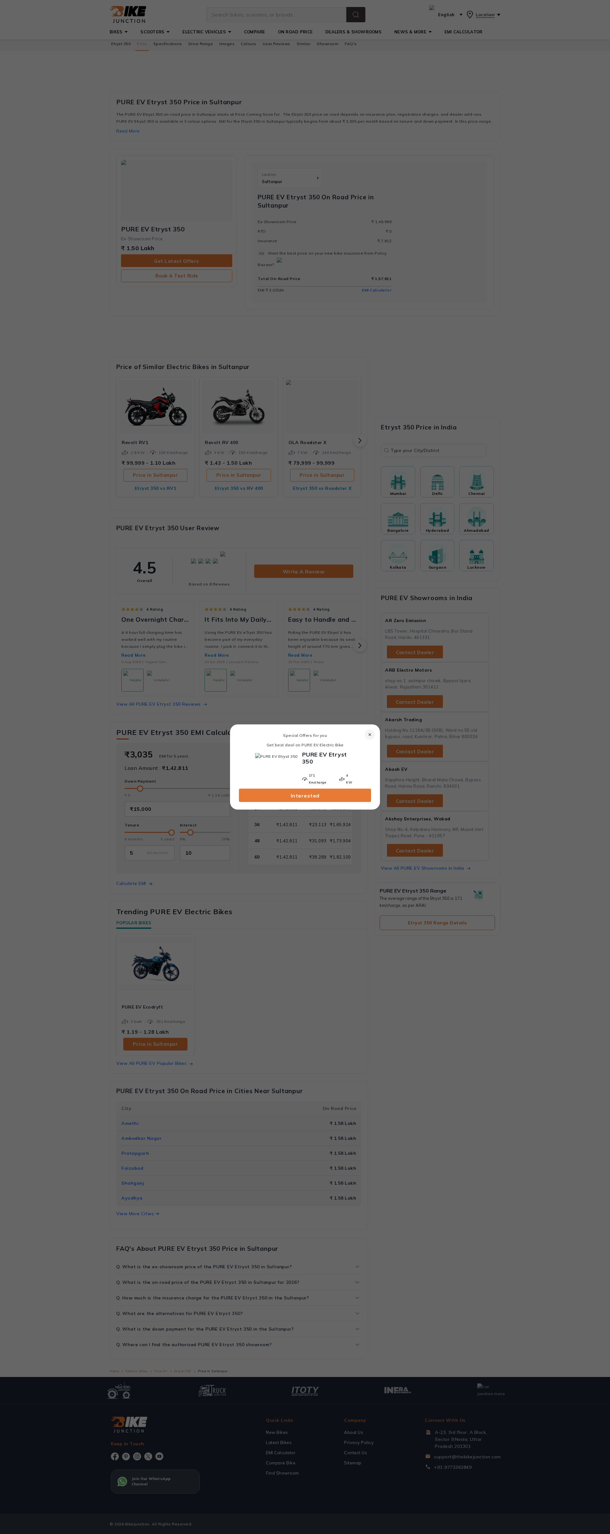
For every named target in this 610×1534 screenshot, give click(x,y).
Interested (305, 795)
